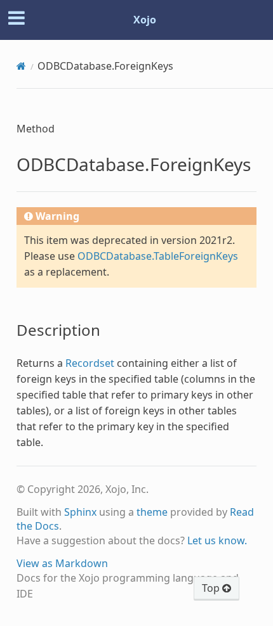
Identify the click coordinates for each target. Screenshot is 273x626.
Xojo (144, 20)
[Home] (21, 66)
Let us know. (217, 540)
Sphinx (80, 512)
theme (152, 512)
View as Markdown (62, 563)
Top (212, 588)
